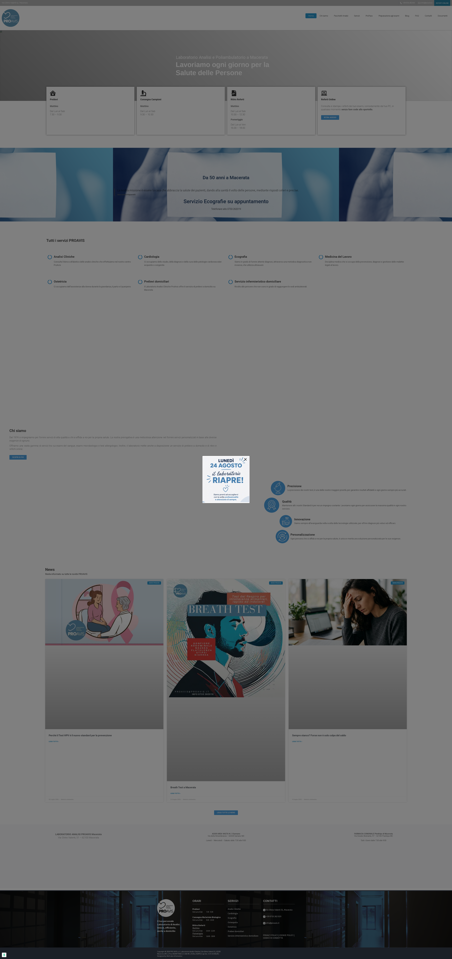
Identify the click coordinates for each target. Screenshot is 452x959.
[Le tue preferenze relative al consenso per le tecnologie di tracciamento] (4, 955)
